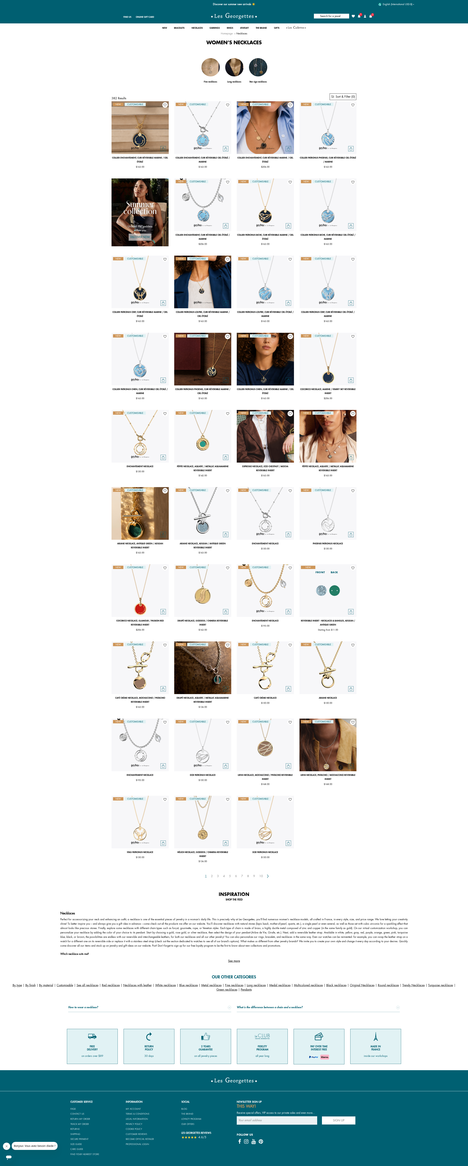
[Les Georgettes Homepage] (234, 16)
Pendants (246, 989)
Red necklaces (111, 985)
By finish (30, 985)
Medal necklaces (279, 985)
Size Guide (76, 1144)
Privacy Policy (134, 1124)
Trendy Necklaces (413, 985)
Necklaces (241, 33)
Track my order (79, 1124)
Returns (75, 1129)
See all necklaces (87, 985)
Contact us (77, 1114)
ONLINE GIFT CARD (145, 17)
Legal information (137, 1119)
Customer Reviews (136, 1134)
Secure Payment (79, 1139)
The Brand (187, 1114)
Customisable (65, 985)
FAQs (73, 1109)
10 (261, 876)
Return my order (80, 1119)
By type (17, 985)
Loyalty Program (191, 1119)
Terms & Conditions (137, 1114)
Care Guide (76, 1149)
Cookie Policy (134, 1129)
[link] (296, 29)
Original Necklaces (362, 985)
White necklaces (165, 985)
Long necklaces (256, 985)
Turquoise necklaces (440, 985)
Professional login (137, 1144)
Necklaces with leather (137, 985)
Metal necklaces (211, 985)
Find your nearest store (84, 1154)
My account (133, 1109)
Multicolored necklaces (308, 985)
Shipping (75, 1134)
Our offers (187, 1124)
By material (46, 985)
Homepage (227, 33)
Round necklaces (388, 985)
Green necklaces (226, 989)
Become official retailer (140, 1139)
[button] (165, 29)
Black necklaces (336, 985)
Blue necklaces (188, 985)
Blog (184, 1109)
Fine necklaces (234, 985)
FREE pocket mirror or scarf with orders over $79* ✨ (234, 4)
